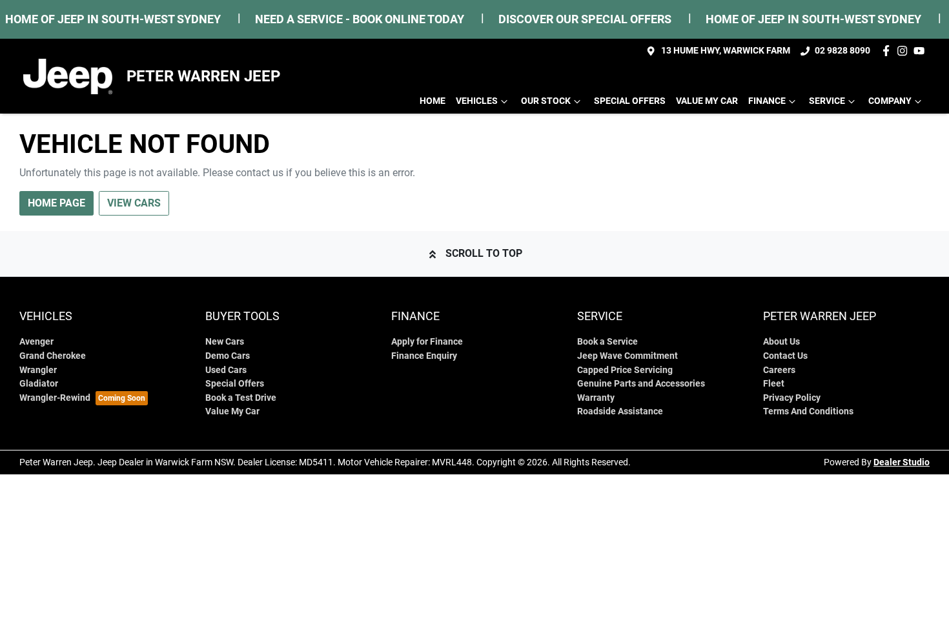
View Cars (134, 203)
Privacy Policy (792, 397)
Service (827, 101)
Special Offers (630, 101)
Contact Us (785, 355)
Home (432, 101)
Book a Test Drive (240, 397)
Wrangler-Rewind (54, 397)
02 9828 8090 (842, 50)
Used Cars (226, 370)
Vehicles (477, 101)
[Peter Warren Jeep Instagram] (905, 50)
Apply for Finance (427, 341)
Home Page (56, 203)
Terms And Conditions (808, 411)
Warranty (596, 397)
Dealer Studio (901, 462)
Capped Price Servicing (625, 370)
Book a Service (607, 341)
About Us (781, 341)
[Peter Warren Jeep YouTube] (921, 50)
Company (890, 101)
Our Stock (546, 101)
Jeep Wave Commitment (627, 355)
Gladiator (38, 383)
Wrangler (38, 370)
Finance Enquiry (424, 355)
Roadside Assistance (620, 411)
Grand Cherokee (52, 355)
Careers (779, 370)
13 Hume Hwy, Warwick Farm (725, 50)
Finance (767, 101)
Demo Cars (227, 355)
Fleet (773, 383)
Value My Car (707, 101)
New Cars (224, 341)
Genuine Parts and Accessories (641, 383)
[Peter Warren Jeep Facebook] (889, 50)
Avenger (36, 341)
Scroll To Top (483, 253)
